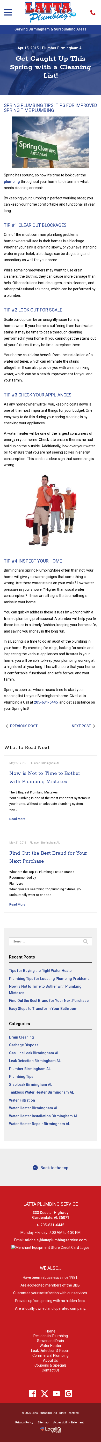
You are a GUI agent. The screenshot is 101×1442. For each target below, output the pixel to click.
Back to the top (54, 1167)
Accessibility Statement (68, 1422)
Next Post (81, 726)
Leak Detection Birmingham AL (35, 1061)
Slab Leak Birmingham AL (30, 1084)
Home (50, 1331)
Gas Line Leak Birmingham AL (34, 1053)
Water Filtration (22, 1100)
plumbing (12, 182)
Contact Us (51, 1370)
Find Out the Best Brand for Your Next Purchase (49, 1001)
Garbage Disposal (24, 1045)
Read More (17, 819)
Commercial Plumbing (50, 1355)
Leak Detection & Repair (50, 1351)
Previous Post (24, 726)
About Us (50, 1360)
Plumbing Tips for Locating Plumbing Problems (49, 979)
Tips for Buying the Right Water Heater (41, 971)
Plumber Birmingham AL (63, 48)
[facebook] (32, 1393)
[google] (68, 1393)
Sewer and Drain (50, 1341)
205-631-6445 (46, 702)
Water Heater (50, 1346)
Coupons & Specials (50, 1365)
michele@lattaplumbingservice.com (56, 1240)
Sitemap (43, 1422)
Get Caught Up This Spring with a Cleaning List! (50, 67)
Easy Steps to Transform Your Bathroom (43, 1009)
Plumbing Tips (21, 1076)
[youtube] (56, 1393)
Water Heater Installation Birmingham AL (43, 1116)
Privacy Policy (24, 1422)
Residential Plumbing (50, 1336)
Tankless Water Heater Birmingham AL (41, 1092)
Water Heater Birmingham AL (33, 1108)
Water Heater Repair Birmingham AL (39, 1124)
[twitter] (44, 1393)
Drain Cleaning (21, 1037)
